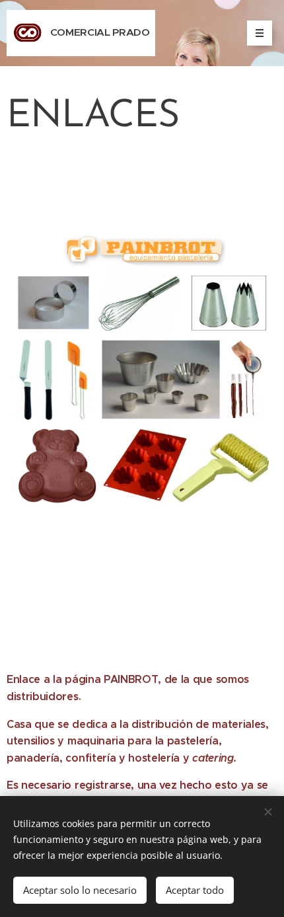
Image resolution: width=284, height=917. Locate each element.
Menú (259, 33)
